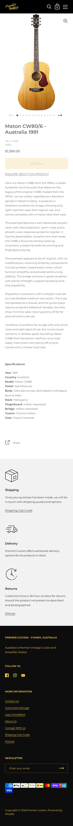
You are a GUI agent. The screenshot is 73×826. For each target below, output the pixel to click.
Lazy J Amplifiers (15, 714)
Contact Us (12, 701)
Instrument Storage (17, 707)
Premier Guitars (36, 810)
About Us (11, 721)
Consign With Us (15, 727)
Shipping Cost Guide (18, 510)
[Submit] (61, 768)
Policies (10, 613)
